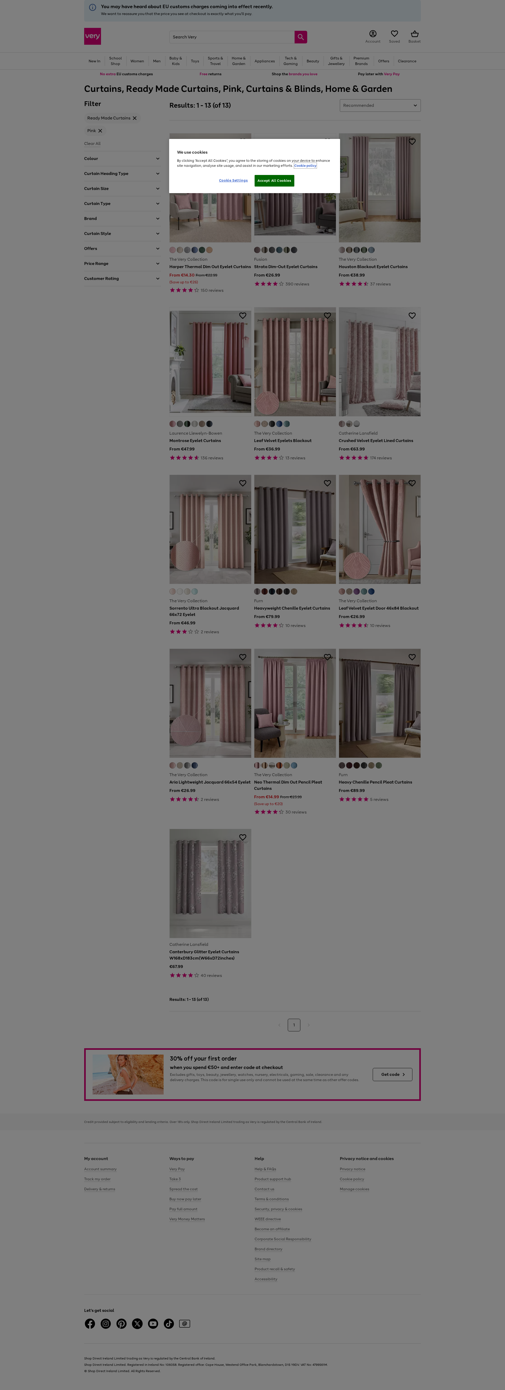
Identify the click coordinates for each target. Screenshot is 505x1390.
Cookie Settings (233, 180)
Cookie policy (305, 165)
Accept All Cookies (274, 180)
